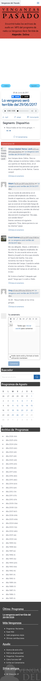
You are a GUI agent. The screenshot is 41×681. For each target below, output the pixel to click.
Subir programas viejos (15, 635)
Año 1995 (11, 558)
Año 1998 (11, 547)
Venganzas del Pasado (10, 3)
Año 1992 (11, 570)
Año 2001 (11, 535)
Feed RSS (10, 632)
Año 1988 (11, 586)
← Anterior (6, 86)
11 (13, 405)
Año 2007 (11, 511)
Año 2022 (11, 452)
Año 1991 (10, 574)
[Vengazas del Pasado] (20, 18)
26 (17, 415)
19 (17, 410)
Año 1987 (10, 590)
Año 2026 (11, 436)
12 (17, 405)
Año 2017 (11, 472)
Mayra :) (11, 183)
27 (22, 415)
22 (32, 410)
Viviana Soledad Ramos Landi (20, 149)
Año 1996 (10, 555)
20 (22, 410)
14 (27, 405)
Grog (10, 290)
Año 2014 (11, 483)
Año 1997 (11, 551)
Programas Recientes (15, 628)
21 (27, 410)
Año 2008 (11, 507)
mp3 (6, 117)
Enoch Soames (14, 237)
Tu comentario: (14, 314)
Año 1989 (11, 582)
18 (13, 410)
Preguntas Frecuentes (15, 656)
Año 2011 (11, 495)
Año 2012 (11, 491)
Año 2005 (12, 519)
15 (32, 405)
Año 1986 (10, 594)
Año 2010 (11, 499)
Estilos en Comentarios (15, 662)
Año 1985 (10, 598)
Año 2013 (11, 487)
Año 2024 (11, 444)
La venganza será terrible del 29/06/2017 (19, 102)
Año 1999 (11, 543)
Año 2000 (11, 539)
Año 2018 (11, 468)
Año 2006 (11, 515)
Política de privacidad (14, 653)
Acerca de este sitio (14, 649)
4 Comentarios (21, 137)
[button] (38, 3)
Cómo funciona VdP (13, 659)
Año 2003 (11, 527)
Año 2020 (11, 460)
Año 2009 (11, 503)
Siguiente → (34, 86)
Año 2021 (11, 456)
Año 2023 (11, 448)
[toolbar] (24, 320)
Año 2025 (11, 440)
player (19, 117)
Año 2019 (11, 464)
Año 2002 (12, 531)
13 (22, 405)
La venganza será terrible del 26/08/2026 (17, 616)
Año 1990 (10, 578)
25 (13, 415)
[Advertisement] (20, 60)
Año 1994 (11, 562)
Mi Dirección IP (12, 674)
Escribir (12, 325)
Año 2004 (12, 523)
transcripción (34, 117)
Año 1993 (11, 566)
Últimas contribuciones (15, 638)
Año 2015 (11, 479)
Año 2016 (11, 476)
